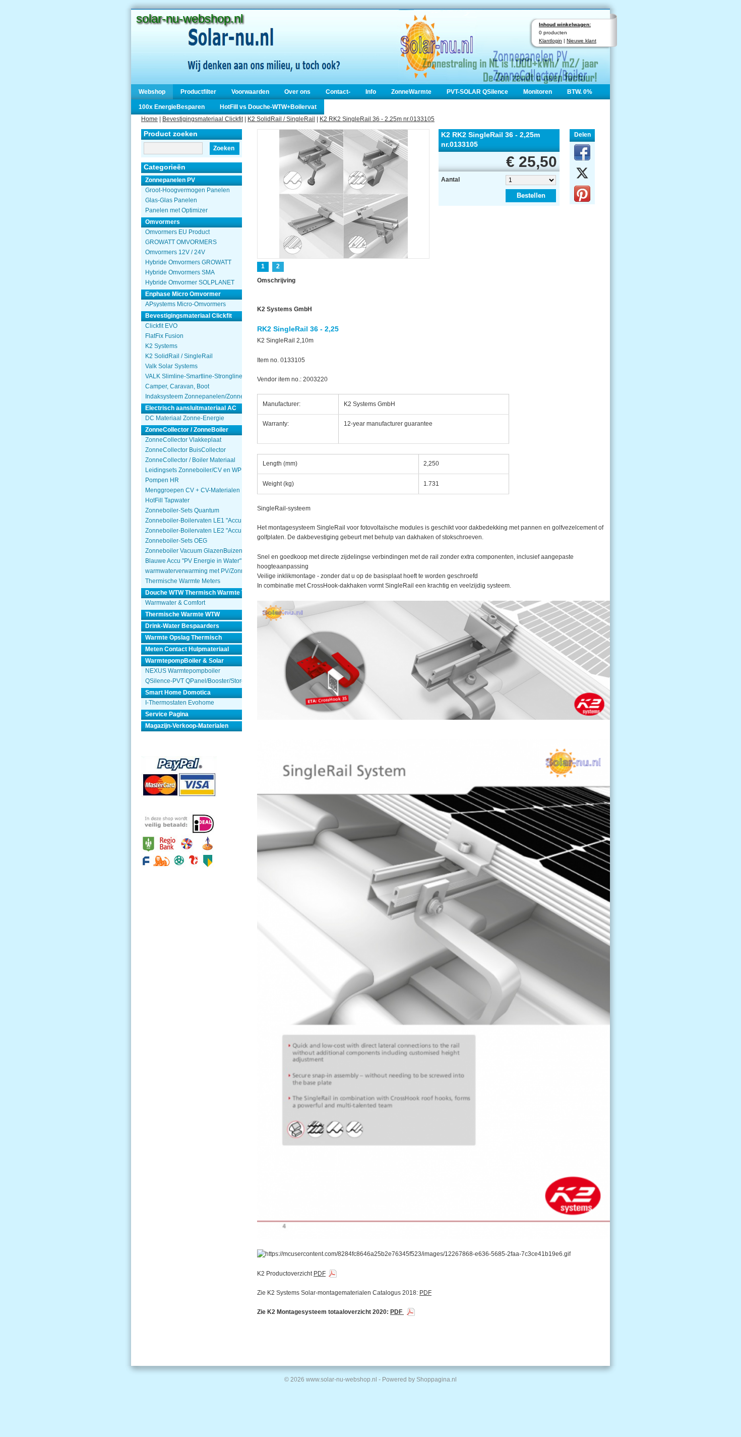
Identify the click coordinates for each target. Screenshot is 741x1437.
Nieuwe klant (581, 40)
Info (370, 91)
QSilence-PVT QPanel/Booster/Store (193, 680)
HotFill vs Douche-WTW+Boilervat (268, 106)
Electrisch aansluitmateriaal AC (190, 408)
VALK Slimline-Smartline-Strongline (193, 376)
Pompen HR (162, 480)
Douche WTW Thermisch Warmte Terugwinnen (193, 592)
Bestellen (531, 195)
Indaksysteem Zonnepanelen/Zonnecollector (193, 396)
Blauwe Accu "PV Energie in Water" (193, 560)
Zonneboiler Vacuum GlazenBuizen (193, 550)
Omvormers (162, 221)
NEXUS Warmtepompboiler (182, 670)
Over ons (297, 91)
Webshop (152, 91)
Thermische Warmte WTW (182, 614)
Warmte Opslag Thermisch (183, 637)
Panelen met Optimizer (176, 210)
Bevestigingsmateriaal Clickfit (202, 119)
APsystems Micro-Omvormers (185, 304)
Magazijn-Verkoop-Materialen (186, 725)
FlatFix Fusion (164, 335)
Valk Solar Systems (171, 366)
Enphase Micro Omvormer (183, 294)
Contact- (338, 91)
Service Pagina (167, 714)
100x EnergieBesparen (172, 106)
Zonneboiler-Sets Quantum (182, 510)
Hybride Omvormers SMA (180, 272)
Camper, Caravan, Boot (177, 386)
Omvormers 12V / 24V (175, 252)
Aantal (450, 179)
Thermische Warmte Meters (182, 581)
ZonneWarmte (411, 91)
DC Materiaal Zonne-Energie (184, 418)
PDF (320, 1273)
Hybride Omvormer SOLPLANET (189, 282)
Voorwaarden (250, 91)
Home (149, 119)
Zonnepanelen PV (170, 180)
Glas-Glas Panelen (171, 200)
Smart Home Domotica (178, 692)
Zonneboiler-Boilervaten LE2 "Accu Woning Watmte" (193, 530)
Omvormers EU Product (177, 232)
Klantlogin (550, 40)
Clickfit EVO (161, 325)
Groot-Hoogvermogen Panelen (187, 190)
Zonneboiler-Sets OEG (176, 540)
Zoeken (223, 148)
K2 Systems (161, 346)
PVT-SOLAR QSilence (477, 91)
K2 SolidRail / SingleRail (281, 119)
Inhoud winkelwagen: (565, 24)
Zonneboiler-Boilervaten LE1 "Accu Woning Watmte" (193, 520)
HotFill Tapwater (167, 500)
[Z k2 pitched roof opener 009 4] (343, 193)
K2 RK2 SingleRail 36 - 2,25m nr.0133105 (377, 119)
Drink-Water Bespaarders (182, 625)
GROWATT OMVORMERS (181, 242)
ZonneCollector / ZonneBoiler (186, 429)
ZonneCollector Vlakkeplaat (183, 439)
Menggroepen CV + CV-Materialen (192, 490)
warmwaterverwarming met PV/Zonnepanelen (193, 570)
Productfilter (198, 91)
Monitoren (537, 91)
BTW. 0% (579, 91)
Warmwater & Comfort (175, 602)
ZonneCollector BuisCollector (185, 449)
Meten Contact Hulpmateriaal (187, 649)
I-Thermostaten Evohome (179, 702)
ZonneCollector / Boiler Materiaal (190, 460)
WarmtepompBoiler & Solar (184, 660)
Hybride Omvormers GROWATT (188, 262)
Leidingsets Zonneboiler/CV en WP (193, 470)
